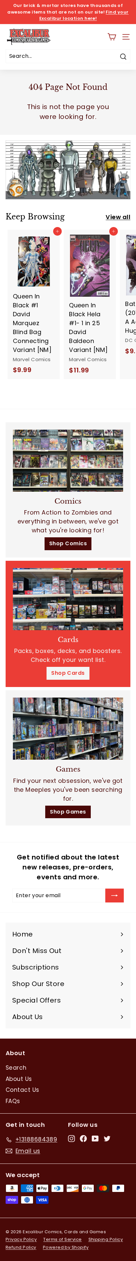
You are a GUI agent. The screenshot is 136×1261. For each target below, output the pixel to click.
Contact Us (22, 1090)
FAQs (13, 1101)
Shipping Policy (105, 1239)
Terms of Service (62, 1239)
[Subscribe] (114, 895)
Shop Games (68, 812)
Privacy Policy (21, 1239)
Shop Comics (68, 543)
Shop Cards (68, 673)
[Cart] (111, 37)
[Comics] (68, 461)
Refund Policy (21, 1247)
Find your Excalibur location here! (84, 15)
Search (16, 1068)
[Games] (68, 729)
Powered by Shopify (65, 1247)
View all (118, 217)
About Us (19, 1079)
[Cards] (68, 599)
